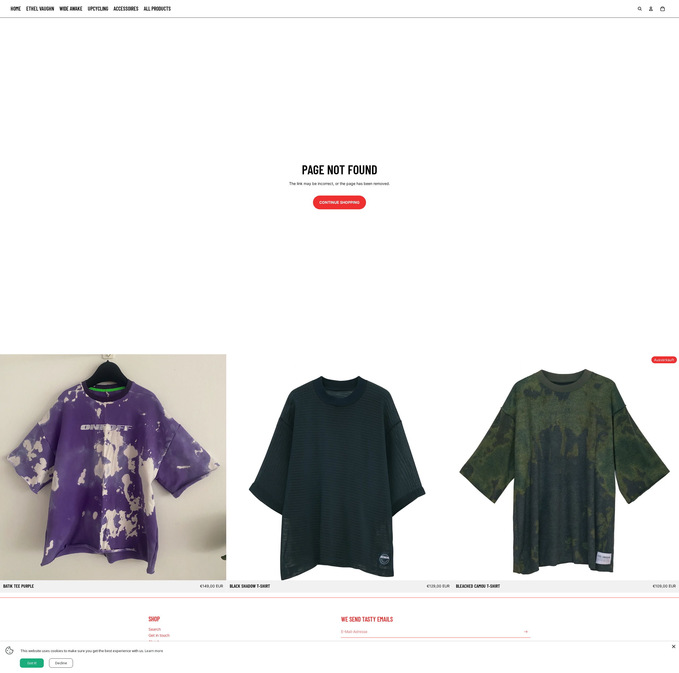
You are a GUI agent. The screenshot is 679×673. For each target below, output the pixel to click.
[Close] (673, 646)
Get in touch (159, 635)
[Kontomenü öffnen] (651, 9)
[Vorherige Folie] (8, 467)
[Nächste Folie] (218, 467)
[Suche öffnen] (640, 9)
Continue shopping (339, 202)
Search (155, 629)
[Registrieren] (525, 631)
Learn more (154, 650)
